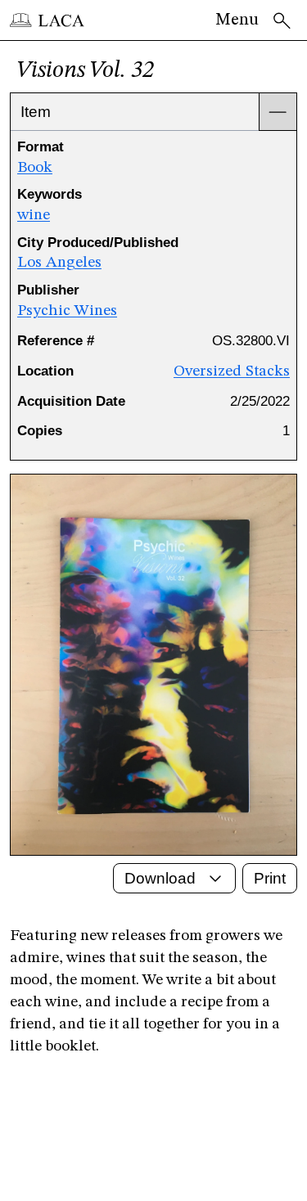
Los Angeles (59, 262)
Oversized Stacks (232, 371)
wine (33, 215)
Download (160, 878)
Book (34, 168)
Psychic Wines (67, 311)
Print (270, 878)
